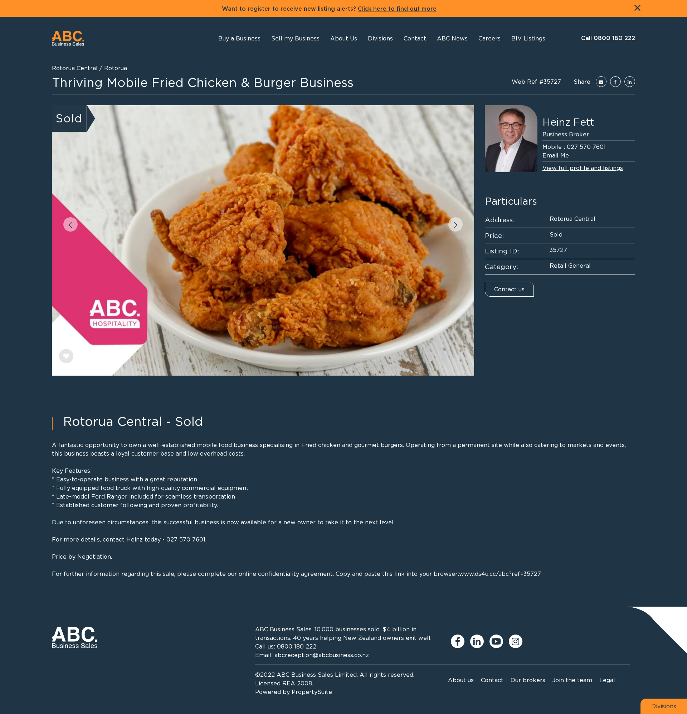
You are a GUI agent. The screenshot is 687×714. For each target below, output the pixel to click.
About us (461, 680)
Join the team (572, 680)
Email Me (555, 155)
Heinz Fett (568, 122)
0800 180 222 (296, 646)
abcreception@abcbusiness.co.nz (321, 655)
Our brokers (528, 680)
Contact (492, 680)
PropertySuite (312, 692)
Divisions (663, 706)
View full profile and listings (582, 168)
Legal (607, 680)
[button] (343, 38)
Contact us (509, 289)
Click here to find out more (397, 9)
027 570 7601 (586, 147)
